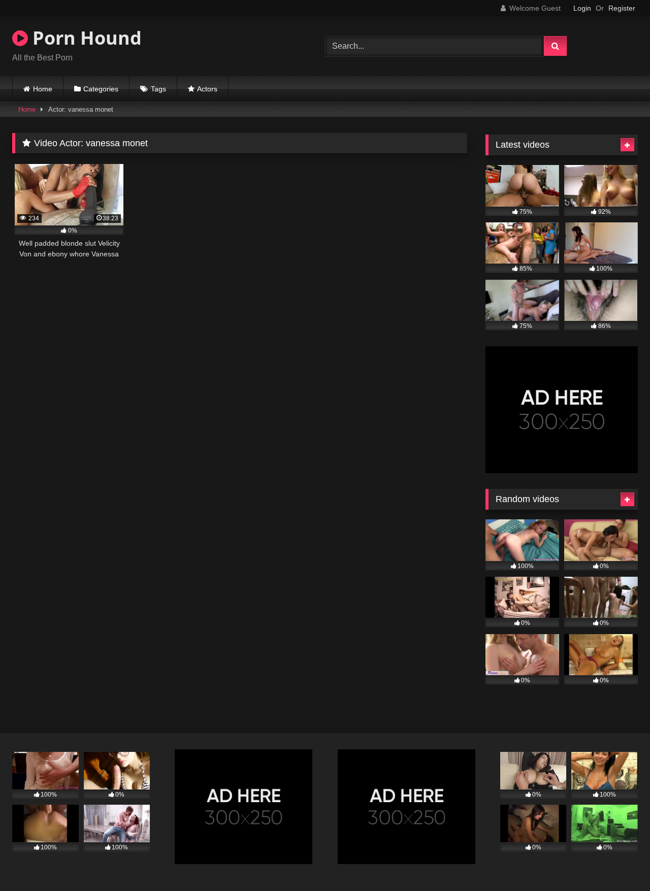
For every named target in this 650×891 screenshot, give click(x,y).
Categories (100, 89)
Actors (207, 89)
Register (621, 8)
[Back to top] (618, 861)
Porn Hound (85, 37)
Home (42, 89)
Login (582, 8)
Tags (158, 89)
